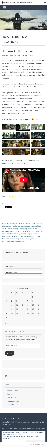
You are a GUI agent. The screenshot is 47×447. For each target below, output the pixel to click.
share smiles (9, 239)
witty (12, 241)
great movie (26, 226)
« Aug (7, 323)
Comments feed (13, 401)
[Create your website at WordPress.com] (23, 2)
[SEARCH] (42, 7)
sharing (16, 239)
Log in (9, 394)
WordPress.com (13, 404)
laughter (25, 231)
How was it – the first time (18, 51)
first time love (35, 223)
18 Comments (29, 55)
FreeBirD (23, 18)
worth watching (20, 241)
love (37, 231)
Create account (12, 390)
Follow (9, 353)
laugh (20, 231)
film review (26, 223)
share (3, 239)
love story (17, 234)
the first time (23, 239)
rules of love (39, 236)
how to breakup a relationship (17, 229)
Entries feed (11, 397)
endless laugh (14, 223)
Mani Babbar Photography (16, 252)
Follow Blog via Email (15, 332)
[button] (9, 127)
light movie (32, 231)
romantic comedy (18, 236)
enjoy (20, 223)
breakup (6, 223)
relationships (35, 234)
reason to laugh (25, 234)
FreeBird (18, 55)
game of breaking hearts (14, 226)
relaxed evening (7, 236)
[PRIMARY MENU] (5, 7)
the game (31, 239)
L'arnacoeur (14, 231)
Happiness (33, 226)
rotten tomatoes (29, 236)
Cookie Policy (7, 438)
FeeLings (6, 221)
